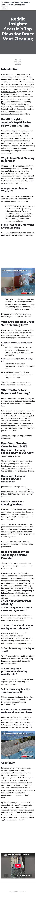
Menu (4, 8)
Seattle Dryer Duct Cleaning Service (15, 109)
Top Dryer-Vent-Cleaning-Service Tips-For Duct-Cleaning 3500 (15, 3)
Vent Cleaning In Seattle (10, 456)
